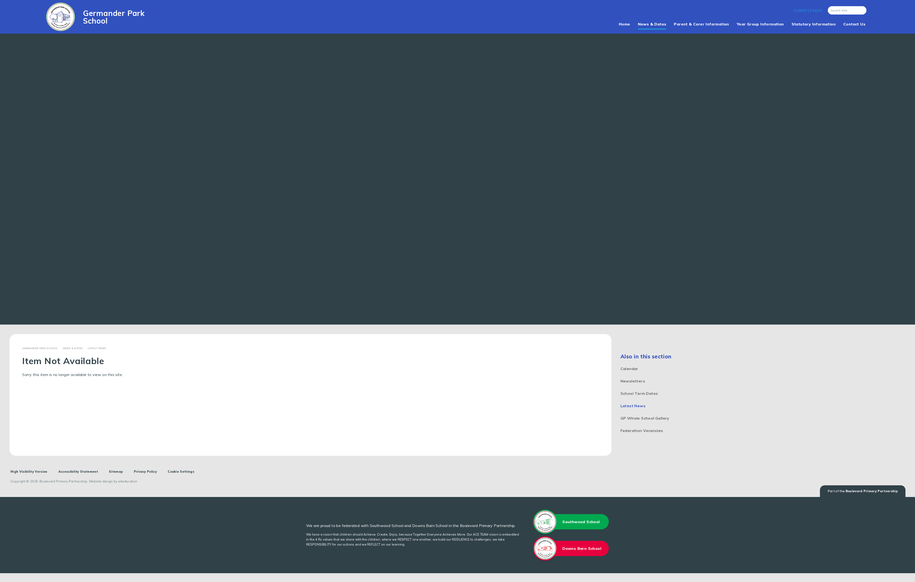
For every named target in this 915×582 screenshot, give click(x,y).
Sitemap (116, 471)
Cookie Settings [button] (181, 471)
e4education (127, 481)
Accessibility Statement (78, 471)
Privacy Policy (145, 471)
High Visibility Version (28, 471)
